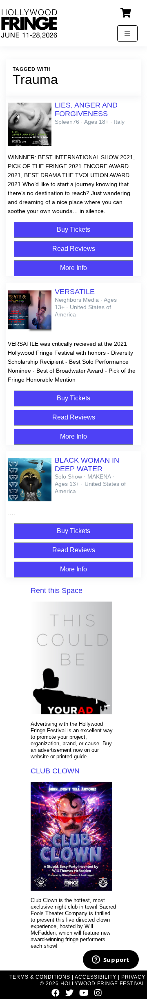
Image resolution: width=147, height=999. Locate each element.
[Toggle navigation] (127, 33)
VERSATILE (75, 292)
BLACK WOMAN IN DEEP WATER (87, 464)
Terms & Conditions (39, 977)
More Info (73, 267)
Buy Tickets (73, 229)
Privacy (133, 977)
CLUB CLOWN (55, 771)
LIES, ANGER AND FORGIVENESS (86, 109)
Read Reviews (73, 248)
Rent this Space (56, 590)
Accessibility (95, 977)
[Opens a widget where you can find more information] (110, 960)
